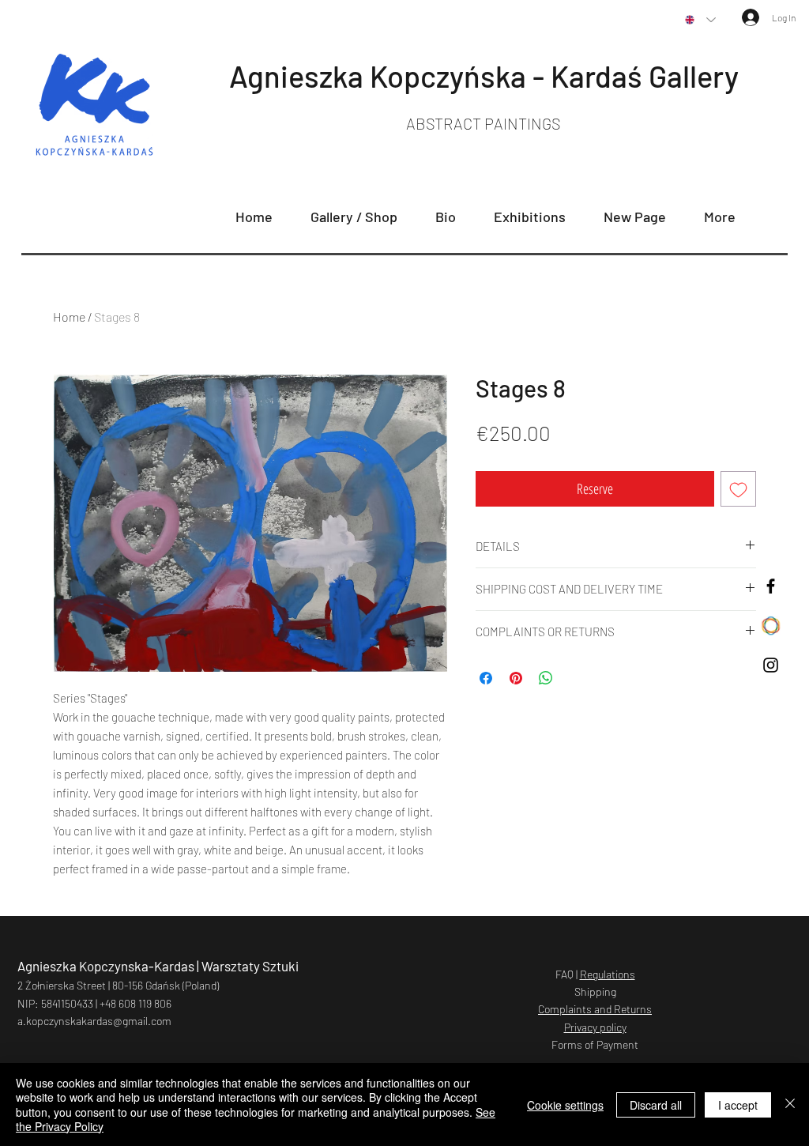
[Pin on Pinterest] (515, 678)
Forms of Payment (594, 1044)
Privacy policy (595, 1027)
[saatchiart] (771, 625)
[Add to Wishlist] (738, 489)
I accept (738, 1105)
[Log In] (742, 17)
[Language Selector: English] (700, 20)
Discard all (656, 1105)
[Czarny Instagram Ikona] (771, 665)
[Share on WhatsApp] (545, 678)
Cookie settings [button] (565, 1105)
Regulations (607, 974)
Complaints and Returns (595, 1009)
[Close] (790, 1104)
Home (69, 316)
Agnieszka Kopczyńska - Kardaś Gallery (484, 76)
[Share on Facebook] (485, 678)
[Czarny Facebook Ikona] (771, 586)
